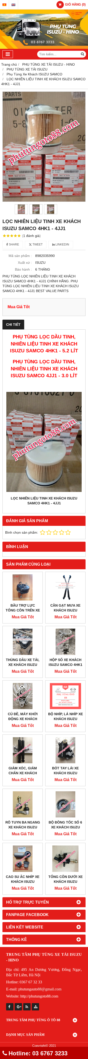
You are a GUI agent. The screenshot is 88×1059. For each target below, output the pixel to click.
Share (13, 244)
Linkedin (62, 244)
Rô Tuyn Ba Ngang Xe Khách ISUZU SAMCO (22, 827)
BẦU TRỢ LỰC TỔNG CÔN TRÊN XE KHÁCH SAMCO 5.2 (23, 610)
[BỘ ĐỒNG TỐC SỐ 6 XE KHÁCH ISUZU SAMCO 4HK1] (65, 804)
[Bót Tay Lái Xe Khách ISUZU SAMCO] (65, 750)
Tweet (37, 244)
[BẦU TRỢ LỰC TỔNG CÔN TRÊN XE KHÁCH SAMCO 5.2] (22, 587)
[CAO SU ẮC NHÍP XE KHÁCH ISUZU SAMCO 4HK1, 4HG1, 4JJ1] (22, 858)
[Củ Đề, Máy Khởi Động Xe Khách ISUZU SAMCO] (22, 696)
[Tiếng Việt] (4, 4)
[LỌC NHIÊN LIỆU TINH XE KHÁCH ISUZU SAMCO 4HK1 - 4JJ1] (44, 147)
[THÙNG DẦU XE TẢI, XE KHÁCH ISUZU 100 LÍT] (22, 642)
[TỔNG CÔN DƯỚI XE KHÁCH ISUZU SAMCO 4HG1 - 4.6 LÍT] (65, 858)
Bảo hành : (23, 269)
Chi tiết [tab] (13, 324)
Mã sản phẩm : (20, 256)
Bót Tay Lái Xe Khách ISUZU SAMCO (65, 773)
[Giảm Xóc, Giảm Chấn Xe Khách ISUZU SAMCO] (22, 750)
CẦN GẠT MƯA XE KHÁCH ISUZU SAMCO (65, 610)
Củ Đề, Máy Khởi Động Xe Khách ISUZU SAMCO (23, 719)
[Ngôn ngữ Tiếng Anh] (13, 4)
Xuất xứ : (25, 263)
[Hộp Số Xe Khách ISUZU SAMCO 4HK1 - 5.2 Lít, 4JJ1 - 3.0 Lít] (65, 642)
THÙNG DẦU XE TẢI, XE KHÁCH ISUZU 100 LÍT (22, 665)
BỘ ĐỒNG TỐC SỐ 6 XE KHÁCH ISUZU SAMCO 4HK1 (65, 827)
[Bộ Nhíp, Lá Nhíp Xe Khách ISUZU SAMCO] (65, 696)
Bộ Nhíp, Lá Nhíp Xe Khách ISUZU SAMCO (65, 719)
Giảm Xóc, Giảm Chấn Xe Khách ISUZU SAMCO (23, 773)
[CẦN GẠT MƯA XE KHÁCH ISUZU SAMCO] (65, 587)
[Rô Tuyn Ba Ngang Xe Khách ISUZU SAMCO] (22, 804)
